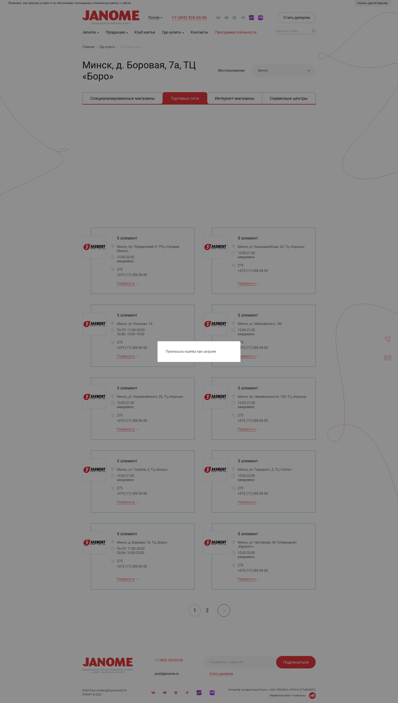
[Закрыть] (238, 345)
